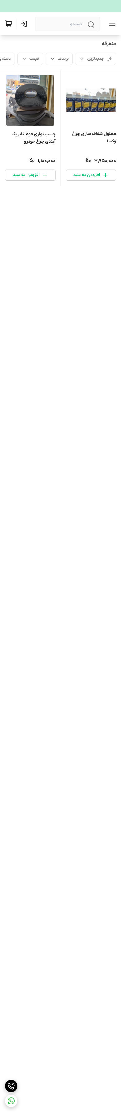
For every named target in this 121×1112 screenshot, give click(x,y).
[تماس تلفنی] (11, 1086)
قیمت (34, 58)
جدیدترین (95, 58)
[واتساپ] (11, 1101)
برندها (63, 58)
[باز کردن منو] (111, 24)
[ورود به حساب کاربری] (25, 23)
